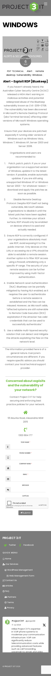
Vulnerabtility (23, 75)
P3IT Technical (15, 71)
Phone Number (24, 453)
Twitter (12, 545)
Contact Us (11, 580)
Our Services (11, 564)
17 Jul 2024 (16, 625)
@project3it (30, 621)
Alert (29, 71)
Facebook (28, 545)
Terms (10, 602)
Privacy (10, 607)
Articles (9, 585)
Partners (11, 597)
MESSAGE (25, 485)
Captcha (25, 496)
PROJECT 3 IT (10, 666)
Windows (37, 75)
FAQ (7, 591)
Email (25, 474)
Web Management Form (21, 575)
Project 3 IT (18, 620)
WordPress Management (20, 569)
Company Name (25, 464)
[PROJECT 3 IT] (23, 12)
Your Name (25, 442)
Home (8, 558)
